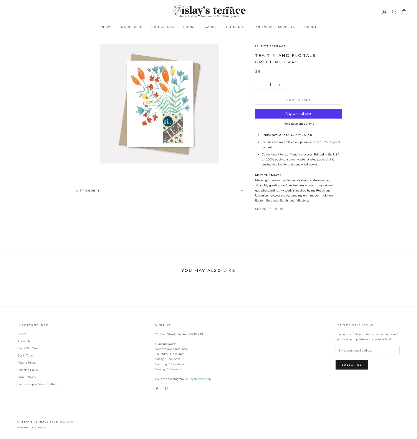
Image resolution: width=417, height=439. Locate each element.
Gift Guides (162, 26)
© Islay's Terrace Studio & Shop (46, 421)
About (310, 26)
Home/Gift (236, 26)
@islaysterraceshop (198, 379)
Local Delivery (26, 377)
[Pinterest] (281, 209)
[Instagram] (166, 388)
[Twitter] (276, 209)
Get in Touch (25, 355)
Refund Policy (26, 363)
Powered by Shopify (31, 427)
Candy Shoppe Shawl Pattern (37, 384)
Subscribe (352, 364)
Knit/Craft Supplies (275, 26)
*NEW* (106, 26)
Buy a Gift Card (27, 348)
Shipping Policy (27, 370)
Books (189, 26)
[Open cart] (404, 11)
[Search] (394, 11)
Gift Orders (88, 190)
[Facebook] (270, 209)
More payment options (298, 124)
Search (21, 334)
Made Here (131, 26)
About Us (23, 341)
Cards (211, 26)
